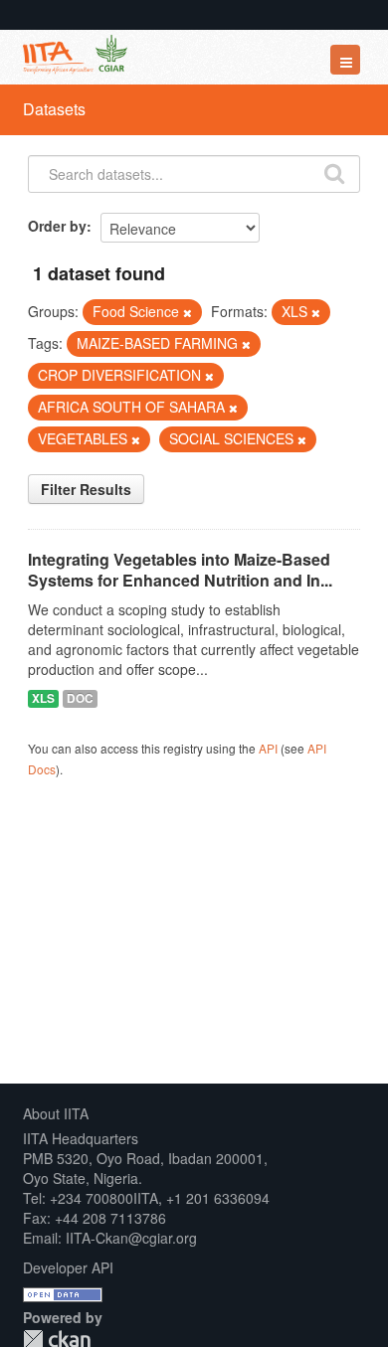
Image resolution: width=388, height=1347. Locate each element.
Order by (57, 226)
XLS (43, 698)
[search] (334, 172)
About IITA (56, 1113)
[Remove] (187, 312)
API (268, 748)
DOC (80, 698)
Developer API (68, 1267)
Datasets (54, 108)
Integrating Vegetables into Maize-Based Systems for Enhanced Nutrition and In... (180, 569)
